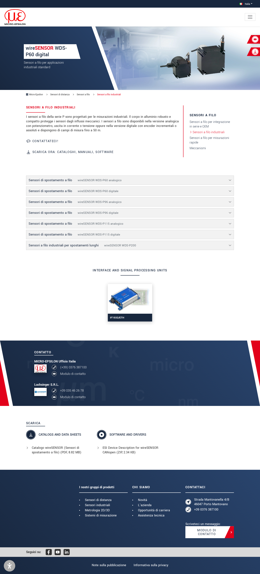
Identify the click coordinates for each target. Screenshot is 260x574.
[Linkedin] (67, 552)
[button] (9, 566)
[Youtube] (58, 552)
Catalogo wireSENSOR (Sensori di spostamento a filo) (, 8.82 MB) (56, 450)
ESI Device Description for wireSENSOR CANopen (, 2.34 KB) (130, 450)
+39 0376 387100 (206, 509)
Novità (142, 500)
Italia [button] (247, 4)
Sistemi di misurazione (101, 515)
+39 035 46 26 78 (72, 390)
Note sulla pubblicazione (109, 565)
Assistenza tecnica (151, 515)
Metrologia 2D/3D (97, 510)
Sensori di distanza (98, 500)
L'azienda (145, 505)
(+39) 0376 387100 (73, 367)
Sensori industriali (97, 505)
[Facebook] (49, 552)
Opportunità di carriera (154, 510)
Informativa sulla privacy (151, 565)
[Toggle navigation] (250, 17)
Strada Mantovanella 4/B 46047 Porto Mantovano (211, 501)
